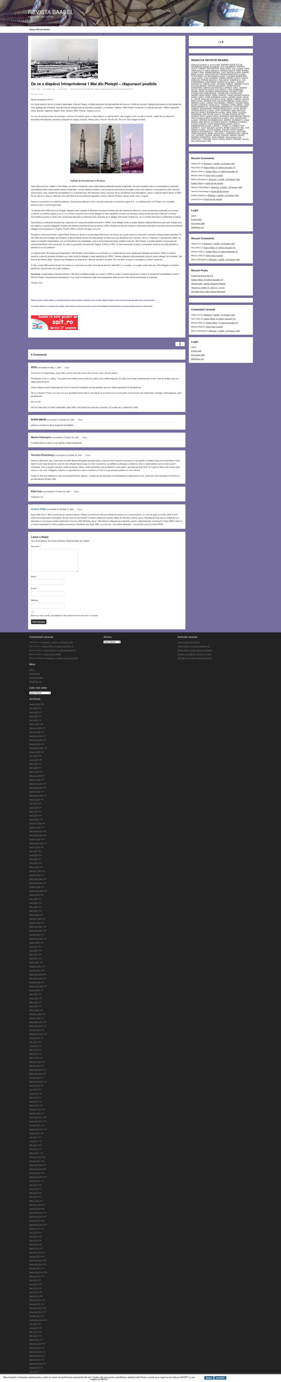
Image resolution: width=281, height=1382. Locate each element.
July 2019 (33, 1041)
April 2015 (33, 1244)
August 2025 (34, 751)
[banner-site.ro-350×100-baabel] (54, 323)
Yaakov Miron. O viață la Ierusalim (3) (219, 167)
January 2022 (35, 922)
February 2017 (35, 1157)
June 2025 (33, 759)
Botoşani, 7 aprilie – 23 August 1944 (219, 163)
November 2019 (36, 1025)
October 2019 (35, 1029)
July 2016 (33, 1184)
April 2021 (33, 958)
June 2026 (33, 712)
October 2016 (35, 1172)
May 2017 (33, 1145)
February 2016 (35, 1204)
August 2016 (34, 1180)
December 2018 (36, 1069)
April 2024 (33, 815)
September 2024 (36, 795)
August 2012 (34, 1367)
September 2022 (36, 890)
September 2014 (36, 1272)
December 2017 (36, 1117)
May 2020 (33, 1002)
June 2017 (33, 1141)
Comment (36, 546)
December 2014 (36, 1260)
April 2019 (33, 1053)
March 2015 (34, 1248)
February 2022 (35, 918)
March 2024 (34, 819)
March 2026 (34, 724)
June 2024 (33, 807)
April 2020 (33, 1006)
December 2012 (36, 1351)
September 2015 (36, 1224)
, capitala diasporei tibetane (208, 283)
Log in (193, 215)
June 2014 (33, 1284)
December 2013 (36, 1307)
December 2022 (36, 878)
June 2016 (33, 1188)
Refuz (209, 1377)
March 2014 (34, 1296)
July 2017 (33, 1137)
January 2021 (35, 970)
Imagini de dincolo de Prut (202, 275)
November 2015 (36, 1216)
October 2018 (35, 1077)
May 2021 (33, 954)
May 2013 (33, 1331)
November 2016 (36, 1168)
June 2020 (33, 998)
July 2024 (33, 803)
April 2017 (33, 1149)
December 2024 (36, 783)
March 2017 (34, 1152)
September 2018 (36, 1081)
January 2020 (35, 1017)
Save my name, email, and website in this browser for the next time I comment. (64, 615)
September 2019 (36, 1033)
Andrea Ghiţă (38, 509)
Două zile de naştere (214, 183)
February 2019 (35, 1061)
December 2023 (36, 831)
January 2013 (35, 1347)
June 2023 (33, 855)
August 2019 (34, 1037)
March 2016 (34, 1200)
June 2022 (33, 902)
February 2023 (35, 871)
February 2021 (35, 966)
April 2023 (33, 863)
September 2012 (36, 1363)
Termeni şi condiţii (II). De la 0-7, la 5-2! (208, 287)
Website (34, 600)
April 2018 (33, 1101)
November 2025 (36, 739)
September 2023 (36, 843)
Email (34, 588)
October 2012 (35, 1359)
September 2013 (36, 1319)
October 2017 (35, 1125)
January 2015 (35, 1256)
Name (34, 576)
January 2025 (35, 779)
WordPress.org (197, 227)
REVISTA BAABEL (50, 12)
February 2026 (35, 728)
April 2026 (33, 720)
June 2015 (33, 1236)
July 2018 (33, 1089)
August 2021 (34, 942)
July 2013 (33, 1323)
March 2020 (34, 1010)
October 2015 (35, 1220)
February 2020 (35, 1014)
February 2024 (35, 823)
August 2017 (34, 1133)
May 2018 (33, 1097)
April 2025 (33, 767)
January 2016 (35, 1208)
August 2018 (34, 1085)
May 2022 (33, 906)
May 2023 (33, 859)
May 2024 (33, 811)
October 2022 (35, 886)
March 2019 (34, 1057)
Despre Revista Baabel (40, 29)
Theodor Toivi (50, 89)
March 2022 (34, 914)
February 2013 (35, 1343)
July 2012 (33, 1371)
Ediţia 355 (90, 89)
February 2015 (35, 1252)
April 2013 (33, 1335)
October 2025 (35, 743)
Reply (67, 367)
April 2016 (33, 1196)
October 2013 (35, 1315)
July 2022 (33, 898)
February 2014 (35, 1300)
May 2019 (33, 1049)
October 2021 (35, 934)
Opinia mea (98, 89)
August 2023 (34, 847)
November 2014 (36, 1264)
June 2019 (33, 1045)
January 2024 (35, 827)
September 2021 (36, 938)
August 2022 (34, 894)
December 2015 (36, 1212)
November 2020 (36, 978)
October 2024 (35, 791)
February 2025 (35, 775)
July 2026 (33, 708)
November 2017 (36, 1121)
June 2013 (33, 1327)
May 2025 (33, 763)
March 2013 (34, 1339)
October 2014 (35, 1268)
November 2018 (36, 1073)
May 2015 (33, 1240)
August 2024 (34, 799)
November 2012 (36, 1355)
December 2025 (36, 735)
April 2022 (33, 910)
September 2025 (36, 747)
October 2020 (35, 982)
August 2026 (34, 704)
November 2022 (36, 882)
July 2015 (33, 1232)
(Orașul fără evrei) (208, 291)
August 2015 (34, 1228)
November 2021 (36, 930)
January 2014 (35, 1303)
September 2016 (36, 1176)
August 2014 (34, 1276)
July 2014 (33, 1280)
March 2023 (34, 866)
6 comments (62, 89)
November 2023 (36, 835)
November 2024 (36, 787)
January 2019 (35, 1065)
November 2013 (36, 1311)
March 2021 (34, 962)
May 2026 (33, 716)
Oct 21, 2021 (35, 89)
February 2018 (35, 1109)
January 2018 (35, 1113)
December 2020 (36, 974)
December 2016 (36, 1165)
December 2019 (36, 1021)
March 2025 (34, 771)
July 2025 (33, 755)
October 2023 (35, 839)
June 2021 (33, 950)
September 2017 (36, 1129)
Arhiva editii (82, 89)
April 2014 (33, 1292)
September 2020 (36, 986)
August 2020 (34, 990)
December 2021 (36, 926)
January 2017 (35, 1161)
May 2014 (33, 1288)
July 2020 (33, 994)
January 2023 (35, 875)
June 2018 (33, 1093)
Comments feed (198, 223)
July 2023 (33, 851)
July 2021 (33, 946)
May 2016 (33, 1192)
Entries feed (196, 219)
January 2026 (35, 731)
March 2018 (34, 1105)
